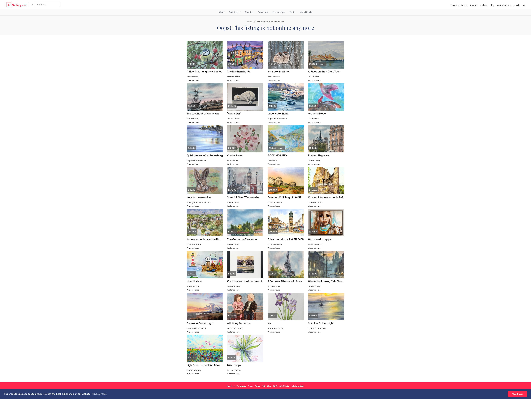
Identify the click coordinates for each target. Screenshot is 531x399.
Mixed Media (306, 12)
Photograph (279, 12)
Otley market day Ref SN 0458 (286, 239)
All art (221, 12)
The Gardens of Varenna (242, 239)
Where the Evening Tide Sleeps (326, 281)
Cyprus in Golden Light (200, 323)
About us (231, 386)
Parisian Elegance (318, 155)
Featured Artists (459, 5)
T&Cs (275, 386)
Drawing (249, 12)
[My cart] (524, 4)
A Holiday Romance (239, 323)
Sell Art (483, 5)
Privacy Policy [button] (99, 394)
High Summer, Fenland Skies (203, 365)
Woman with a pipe (319, 239)
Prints (292, 12)
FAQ (263, 386)
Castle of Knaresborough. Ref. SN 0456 (331, 197)
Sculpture (263, 12)
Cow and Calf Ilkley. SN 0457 (284, 197)
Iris (269, 323)
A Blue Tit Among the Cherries (204, 71)
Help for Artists (297, 386)
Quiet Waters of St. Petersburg (205, 155)
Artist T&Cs (284, 386)
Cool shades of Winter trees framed (248, 281)
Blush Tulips (234, 365)
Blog (492, 5)
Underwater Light (278, 113)
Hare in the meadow (199, 197)
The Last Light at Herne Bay (203, 113)
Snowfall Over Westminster (243, 197)
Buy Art (473, 5)
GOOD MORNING (277, 155)
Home (249, 21)
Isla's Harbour (194, 281)
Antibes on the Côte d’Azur (324, 71)
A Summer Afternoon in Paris (285, 281)
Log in (517, 5)
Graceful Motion (317, 113)
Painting (234, 12)
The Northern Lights (238, 71)
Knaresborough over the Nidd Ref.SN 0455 (211, 239)
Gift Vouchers (504, 5)
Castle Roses (235, 155)
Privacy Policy (254, 386)
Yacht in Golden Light (321, 323)
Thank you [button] (517, 394)
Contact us (241, 386)
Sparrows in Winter (279, 71)
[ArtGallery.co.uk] (16, 4)
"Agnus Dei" (233, 113)
